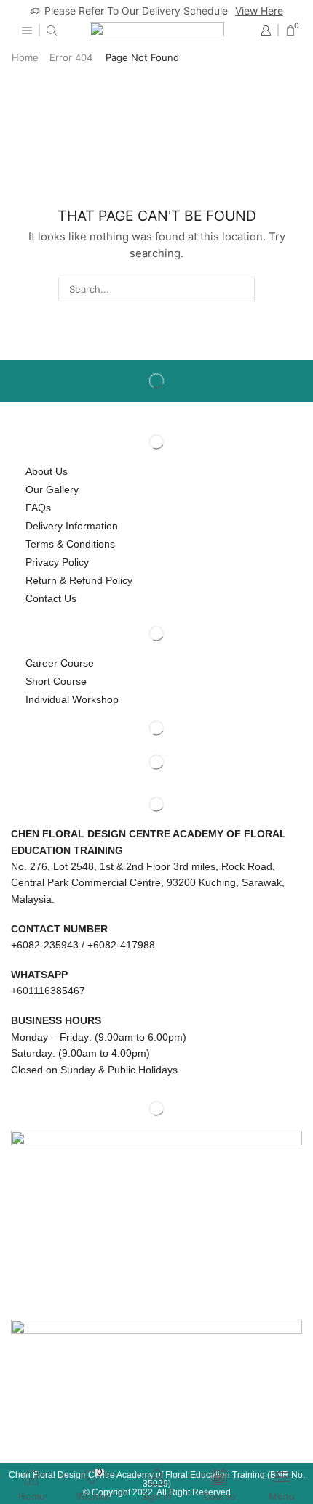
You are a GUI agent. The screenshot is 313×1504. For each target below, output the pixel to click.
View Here (259, 10)
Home (25, 57)
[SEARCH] (241, 289)
